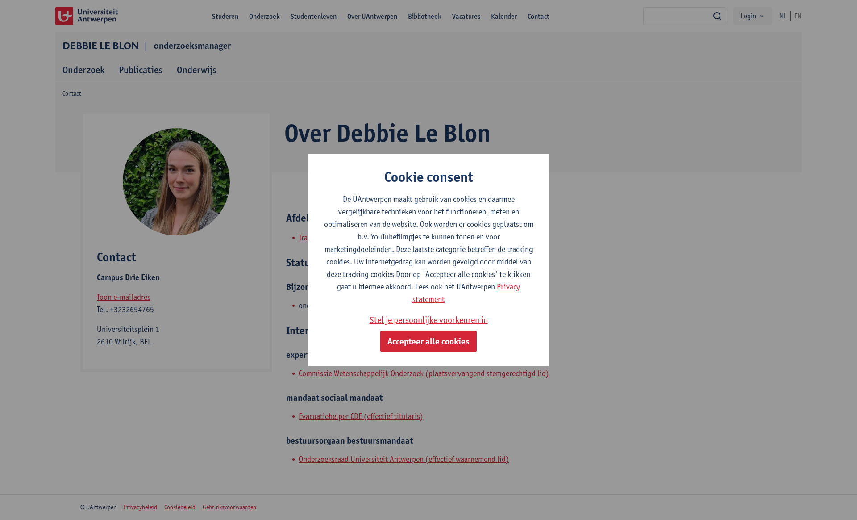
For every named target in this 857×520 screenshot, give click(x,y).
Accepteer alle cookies (428, 341)
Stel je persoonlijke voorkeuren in (429, 320)
